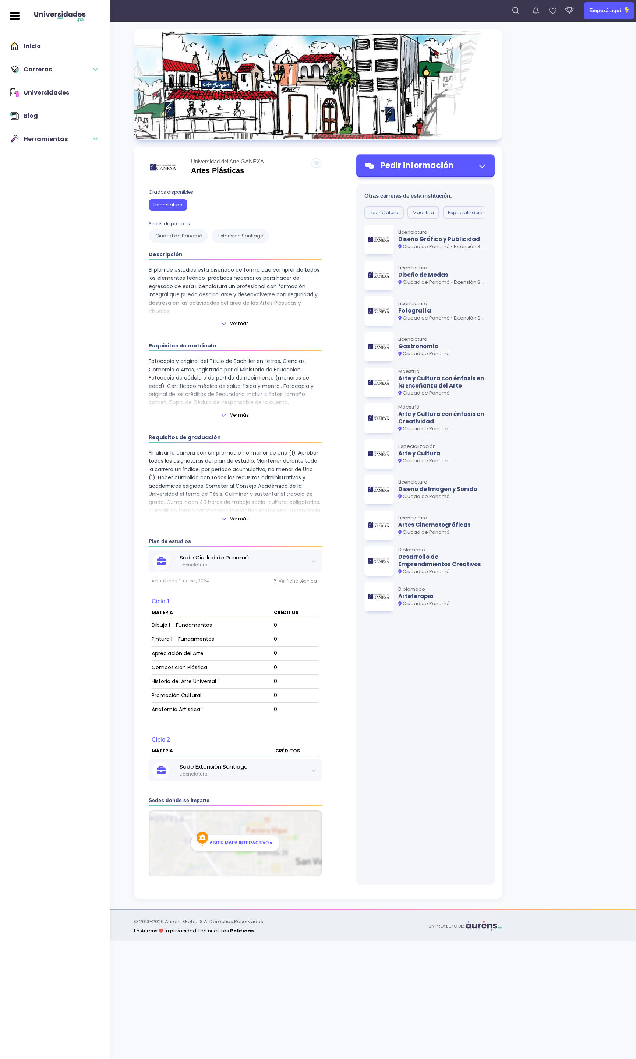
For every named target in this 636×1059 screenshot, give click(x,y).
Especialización (466, 212)
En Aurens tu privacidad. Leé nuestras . (194, 930)
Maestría (423, 212)
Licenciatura (168, 204)
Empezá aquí (606, 10)
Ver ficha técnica (298, 581)
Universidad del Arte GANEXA (227, 161)
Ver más (239, 323)
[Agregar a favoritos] (316, 163)
